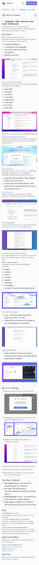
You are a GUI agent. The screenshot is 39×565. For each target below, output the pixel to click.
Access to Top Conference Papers (12, 82)
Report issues (12, 549)
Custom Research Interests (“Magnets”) (14, 137)
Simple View (18, 225)
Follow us (11, 551)
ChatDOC (5, 10)
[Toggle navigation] (23, 3)
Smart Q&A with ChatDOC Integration (14, 253)
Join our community (15, 547)
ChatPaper (9, 559)
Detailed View (8, 227)
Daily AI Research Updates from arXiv (13, 37)
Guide (13, 10)
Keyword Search (7, 192)
